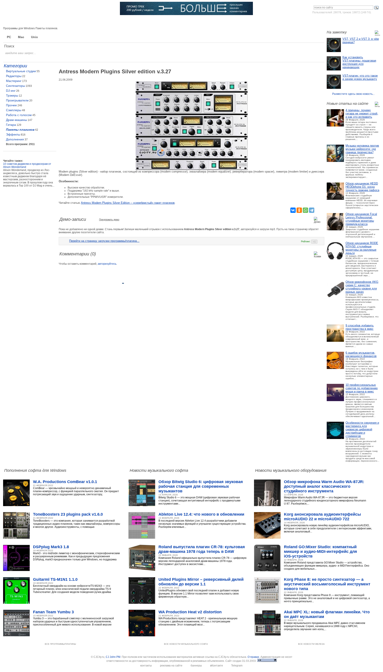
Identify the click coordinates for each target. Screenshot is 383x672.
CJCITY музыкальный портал (29, 9)
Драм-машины (16, 120)
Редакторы (13, 76)
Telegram (236, 665)
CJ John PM (113, 656)
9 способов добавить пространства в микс (360, 327)
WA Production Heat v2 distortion (190, 612)
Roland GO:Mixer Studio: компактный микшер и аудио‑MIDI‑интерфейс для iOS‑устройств (320, 551)
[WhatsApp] (305, 210)
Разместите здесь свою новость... (353, 93)
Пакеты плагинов (20, 129)
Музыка (52, 21)
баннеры (196, 665)
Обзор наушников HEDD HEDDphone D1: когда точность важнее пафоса (362, 187)
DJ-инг (11, 90)
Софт (35, 21)
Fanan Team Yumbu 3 (53, 612)
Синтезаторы (15, 85)
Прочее (11, 105)
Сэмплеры (13, 110)
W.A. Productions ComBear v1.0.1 (65, 482)
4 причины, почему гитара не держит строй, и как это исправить (362, 113)
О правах (253, 656)
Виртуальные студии (21, 71)
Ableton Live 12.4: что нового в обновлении (201, 514)
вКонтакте (216, 665)
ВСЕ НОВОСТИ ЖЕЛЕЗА (311, 644)
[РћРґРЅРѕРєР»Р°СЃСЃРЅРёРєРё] (299, 210)
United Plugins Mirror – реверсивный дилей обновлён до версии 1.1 (201, 581)
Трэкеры (12, 95)
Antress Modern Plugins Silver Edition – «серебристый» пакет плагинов (128, 202)
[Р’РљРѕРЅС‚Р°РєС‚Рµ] (293, 210)
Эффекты (13, 134)
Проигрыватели (17, 100)
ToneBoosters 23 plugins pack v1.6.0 (68, 514)
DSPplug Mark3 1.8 (51, 547)
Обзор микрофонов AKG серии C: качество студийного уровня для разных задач (362, 286)
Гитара (11, 124)
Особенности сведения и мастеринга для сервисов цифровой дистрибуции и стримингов (362, 429)
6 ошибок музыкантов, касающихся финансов (361, 354)
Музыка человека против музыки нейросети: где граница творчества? (362, 149)
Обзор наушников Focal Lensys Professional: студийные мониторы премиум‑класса (361, 219)
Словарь (113, 21)
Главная (17, 21)
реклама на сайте (171, 665)
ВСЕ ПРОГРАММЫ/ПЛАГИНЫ (60, 644)
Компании (134, 21)
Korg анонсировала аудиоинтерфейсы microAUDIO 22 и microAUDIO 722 (322, 516)
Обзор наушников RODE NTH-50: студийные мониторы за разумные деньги (362, 248)
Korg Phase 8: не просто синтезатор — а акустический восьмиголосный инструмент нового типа (327, 584)
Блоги (153, 21)
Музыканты (92, 21)
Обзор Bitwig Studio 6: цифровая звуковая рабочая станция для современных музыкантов (200, 486)
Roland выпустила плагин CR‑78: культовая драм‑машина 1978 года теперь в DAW (201, 549)
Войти (338, 20)
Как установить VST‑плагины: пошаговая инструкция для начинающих (359, 62)
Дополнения (15, 139)
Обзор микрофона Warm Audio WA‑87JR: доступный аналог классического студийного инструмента (324, 486)
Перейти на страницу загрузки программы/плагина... (104, 241)
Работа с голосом (19, 115)
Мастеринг (13, 81)
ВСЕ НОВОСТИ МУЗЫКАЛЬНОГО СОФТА (186, 644)
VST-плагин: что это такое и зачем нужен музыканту (360, 77)
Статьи (71, 21)
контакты (146, 665)
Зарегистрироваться (360, 20)
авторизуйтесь (107, 263)
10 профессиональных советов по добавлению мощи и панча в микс (362, 388)
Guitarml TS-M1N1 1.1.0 (55, 579)
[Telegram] (311, 210)
